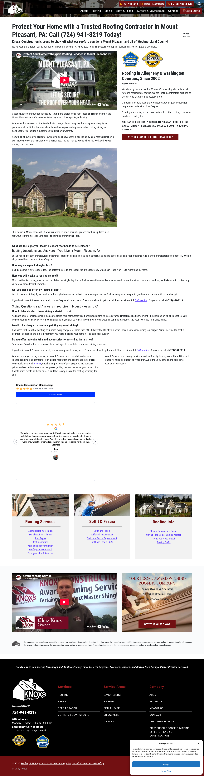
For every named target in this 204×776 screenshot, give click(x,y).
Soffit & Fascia (125, 10)
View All (109, 721)
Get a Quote (192, 10)
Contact (173, 10)
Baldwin (109, 701)
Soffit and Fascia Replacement (102, 538)
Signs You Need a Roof (163, 538)
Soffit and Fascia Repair (102, 534)
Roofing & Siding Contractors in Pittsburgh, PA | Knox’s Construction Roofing (62, 763)
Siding (108, 10)
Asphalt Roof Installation (40, 530)
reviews (37, 363)
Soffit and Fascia (102, 530)
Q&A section (141, 300)
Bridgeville (111, 714)
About (84, 10)
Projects (155, 701)
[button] (198, 743)
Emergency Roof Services (40, 553)
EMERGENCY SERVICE (182, 3)
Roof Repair (40, 538)
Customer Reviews (161, 721)
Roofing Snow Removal (40, 549)
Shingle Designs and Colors (163, 531)
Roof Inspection (40, 542)
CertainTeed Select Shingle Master (163, 534)
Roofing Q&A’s (164, 542)
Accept (166, 764)
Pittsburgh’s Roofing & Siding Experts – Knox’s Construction (169, 732)
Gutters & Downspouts (151, 10)
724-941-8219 (131, 3)
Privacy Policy (166, 771)
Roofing (96, 10)
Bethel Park (112, 708)
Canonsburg (112, 694)
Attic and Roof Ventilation (40, 545)
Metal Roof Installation (40, 534)
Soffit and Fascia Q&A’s (102, 542)
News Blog (156, 708)
